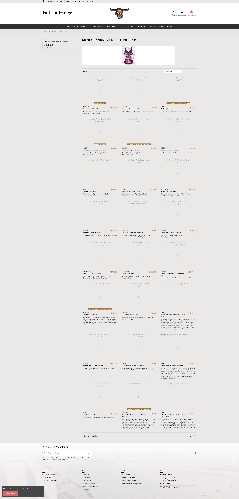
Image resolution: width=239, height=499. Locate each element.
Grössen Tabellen (50, 475)
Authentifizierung (128, 478)
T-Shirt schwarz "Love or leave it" (171, 150)
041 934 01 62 (168, 484)
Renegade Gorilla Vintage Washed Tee (172, 365)
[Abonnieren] (89, 453)
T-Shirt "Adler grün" (128, 273)
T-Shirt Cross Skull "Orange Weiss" (132, 232)
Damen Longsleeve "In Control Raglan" (133, 365)
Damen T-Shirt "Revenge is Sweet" (93, 365)
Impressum (60, 1)
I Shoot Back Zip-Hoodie (90, 314)
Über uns (86, 475)
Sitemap (86, 490)
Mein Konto (126, 475)
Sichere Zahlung (89, 484)
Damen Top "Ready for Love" (130, 109)
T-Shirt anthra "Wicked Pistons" (92, 109)
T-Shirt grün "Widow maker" (169, 109)
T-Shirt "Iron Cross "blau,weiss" (92, 273)
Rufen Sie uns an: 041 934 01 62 (83, 1)
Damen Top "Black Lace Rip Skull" (171, 232)
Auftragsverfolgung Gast (131, 484)
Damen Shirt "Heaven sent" (130, 314)
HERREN (49, 45)
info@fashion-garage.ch (171, 487)
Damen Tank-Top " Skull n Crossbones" (94, 150)
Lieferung (50, 1)
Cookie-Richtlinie (50, 481)
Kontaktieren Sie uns (91, 487)
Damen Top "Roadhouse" (90, 191)
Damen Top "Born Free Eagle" (91, 232)
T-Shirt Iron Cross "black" (169, 191)
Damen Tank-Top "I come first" (131, 150)
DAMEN (49, 47)
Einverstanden (11, 493)
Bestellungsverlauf (129, 481)
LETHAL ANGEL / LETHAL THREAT (56, 41)
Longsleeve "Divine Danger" (91, 414)
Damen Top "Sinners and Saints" (131, 191)
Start (68, 1)
